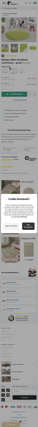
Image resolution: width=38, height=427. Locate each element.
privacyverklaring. (21, 217)
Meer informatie (11, 226)
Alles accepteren (28, 226)
